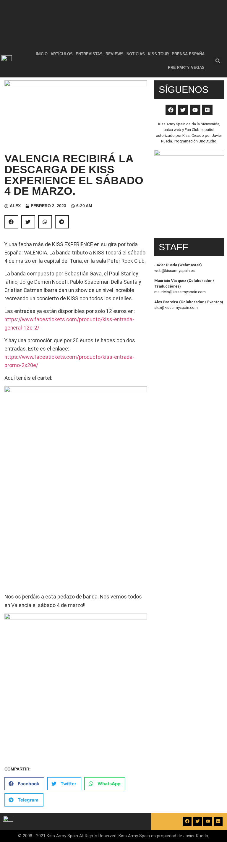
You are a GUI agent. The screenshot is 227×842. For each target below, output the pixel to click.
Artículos (62, 54)
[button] (217, 60)
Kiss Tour (158, 54)
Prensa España (188, 54)
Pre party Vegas (186, 67)
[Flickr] (207, 110)
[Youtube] (195, 110)
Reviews (115, 54)
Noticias (136, 54)
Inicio (42, 54)
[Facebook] (171, 110)
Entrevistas (89, 54)
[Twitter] (183, 110)
